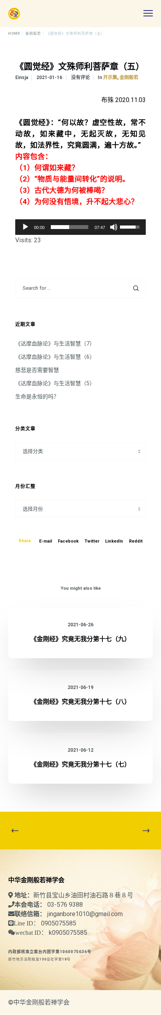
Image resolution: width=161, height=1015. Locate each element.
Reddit (136, 541)
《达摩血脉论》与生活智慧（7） (55, 343)
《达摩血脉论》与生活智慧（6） (55, 357)
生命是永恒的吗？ (37, 396)
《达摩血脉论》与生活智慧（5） (55, 383)
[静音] (114, 227)
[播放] (25, 227)
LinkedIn (114, 541)
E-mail (45, 541)
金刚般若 (129, 77)
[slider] (69, 227)
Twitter (91, 541)
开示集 (110, 77)
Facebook (68, 541)
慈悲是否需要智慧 (37, 370)
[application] (80, 227)
